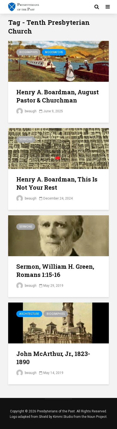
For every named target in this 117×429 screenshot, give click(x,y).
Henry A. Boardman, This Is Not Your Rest (56, 183)
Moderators (54, 52)
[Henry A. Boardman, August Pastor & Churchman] (58, 61)
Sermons (25, 139)
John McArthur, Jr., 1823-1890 (53, 358)
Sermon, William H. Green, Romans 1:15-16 (55, 270)
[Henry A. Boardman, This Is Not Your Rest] (58, 148)
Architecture (29, 313)
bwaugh (30, 111)
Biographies (28, 52)
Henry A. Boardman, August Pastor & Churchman (57, 96)
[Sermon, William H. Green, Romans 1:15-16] (58, 235)
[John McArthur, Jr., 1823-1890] (58, 322)
